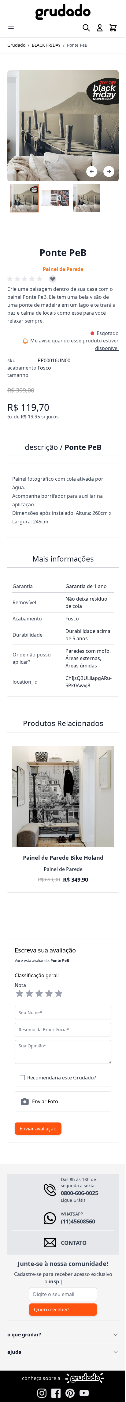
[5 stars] (59, 984)
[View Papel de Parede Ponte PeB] (86, 193)
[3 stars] (39, 984)
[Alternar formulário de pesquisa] (81, 27)
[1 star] (19, 984)
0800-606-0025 (79, 1183)
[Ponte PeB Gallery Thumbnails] (55, 193)
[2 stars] (29, 984)
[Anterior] (87, 167)
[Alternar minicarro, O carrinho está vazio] (108, 27)
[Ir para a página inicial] (60, 12)
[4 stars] (49, 984)
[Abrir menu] (11, 27)
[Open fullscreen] (60, 123)
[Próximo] (104, 167)
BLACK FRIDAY (46, 45)
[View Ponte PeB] (55, 193)
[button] (25, 274)
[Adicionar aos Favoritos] (52, 274)
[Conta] (95, 27)
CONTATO (74, 1233)
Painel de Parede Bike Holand (60, 848)
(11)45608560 (78, 1212)
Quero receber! (51, 1300)
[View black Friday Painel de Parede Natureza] (24, 193)
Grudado (16, 45)
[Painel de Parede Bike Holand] (60, 789)
